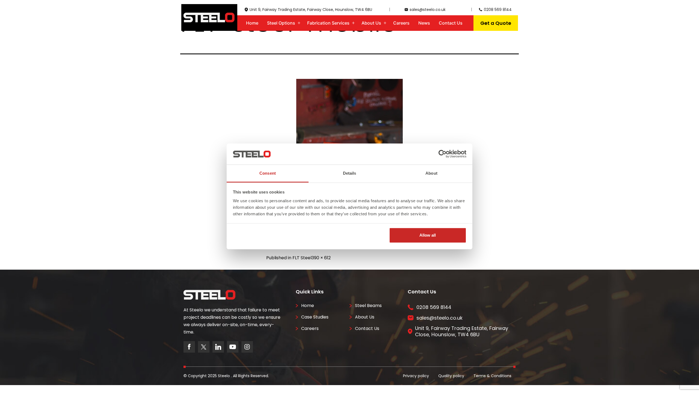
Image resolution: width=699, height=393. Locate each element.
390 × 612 (321, 258)
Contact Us (451, 23)
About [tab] (431, 173)
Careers (401, 23)
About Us (371, 23)
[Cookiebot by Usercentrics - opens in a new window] (442, 154)
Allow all (427, 235)
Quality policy (451, 376)
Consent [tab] (267, 173)
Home (252, 23)
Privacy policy (416, 376)
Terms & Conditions (492, 376)
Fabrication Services (328, 23)
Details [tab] (349, 173)
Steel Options (281, 23)
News (424, 23)
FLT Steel (302, 258)
